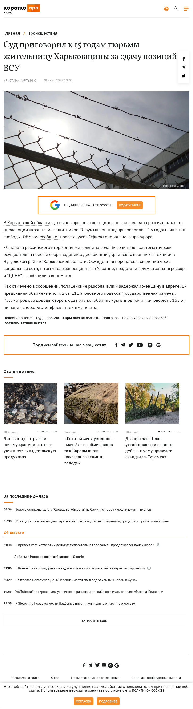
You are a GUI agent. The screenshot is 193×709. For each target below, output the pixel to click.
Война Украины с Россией (144, 318)
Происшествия (46, 431)
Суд (39, 318)
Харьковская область (81, 318)
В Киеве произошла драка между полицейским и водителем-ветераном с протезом (80, 568)
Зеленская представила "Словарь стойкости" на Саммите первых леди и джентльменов (83, 509)
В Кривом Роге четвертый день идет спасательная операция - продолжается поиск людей (85, 545)
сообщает (49, 236)
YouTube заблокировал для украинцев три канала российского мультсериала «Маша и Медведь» (89, 592)
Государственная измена (148, 293)
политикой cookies (148, 690)
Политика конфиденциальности (156, 678)
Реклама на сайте (25, 678)
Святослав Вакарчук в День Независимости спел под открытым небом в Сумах (76, 580)
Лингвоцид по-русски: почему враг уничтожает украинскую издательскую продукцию (30, 448)
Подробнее (108, 701)
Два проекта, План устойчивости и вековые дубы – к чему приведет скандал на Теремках (149, 448)
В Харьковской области (27, 222)
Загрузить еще (94, 620)
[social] (116, 345)
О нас (55, 678)
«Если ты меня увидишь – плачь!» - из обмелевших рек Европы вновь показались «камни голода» (89, 451)
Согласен (83, 701)
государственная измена (25, 322)
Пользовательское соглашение (95, 678)
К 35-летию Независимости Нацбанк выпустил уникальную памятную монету (75, 603)
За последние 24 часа (26, 496)
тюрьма (52, 318)
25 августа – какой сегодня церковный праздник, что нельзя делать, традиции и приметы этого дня (92, 521)
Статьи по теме (19, 371)
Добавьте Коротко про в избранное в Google (49, 557)
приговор (111, 318)
